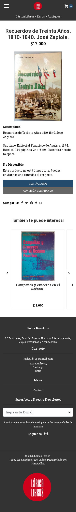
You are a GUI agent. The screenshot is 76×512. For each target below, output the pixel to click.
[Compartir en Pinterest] (31, 203)
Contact (38, 390)
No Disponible (13, 164)
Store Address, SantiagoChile (38, 367)
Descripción (12, 127)
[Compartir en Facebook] (22, 203)
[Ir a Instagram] (46, 434)
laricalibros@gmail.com (38, 358)
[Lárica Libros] (38, 6)
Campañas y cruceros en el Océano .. (38, 287)
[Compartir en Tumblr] (36, 203)
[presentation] (7, 273)
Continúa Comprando (38, 190)
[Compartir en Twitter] (26, 203)
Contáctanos (38, 183)
